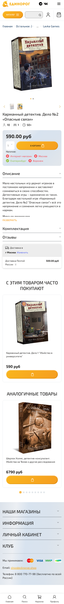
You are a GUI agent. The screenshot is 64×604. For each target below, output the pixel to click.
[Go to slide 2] (33, 98)
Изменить (22, 252)
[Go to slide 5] (32, 492)
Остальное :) (24, 26)
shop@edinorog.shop (23, 567)
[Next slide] (59, 106)
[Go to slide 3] (26, 492)
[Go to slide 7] (38, 492)
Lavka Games (51, 26)
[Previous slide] (4, 106)
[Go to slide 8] (41, 492)
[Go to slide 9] (44, 492)
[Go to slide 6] (35, 492)
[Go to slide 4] (29, 492)
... (38, 26)
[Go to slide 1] (30, 98)
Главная (8, 26)
